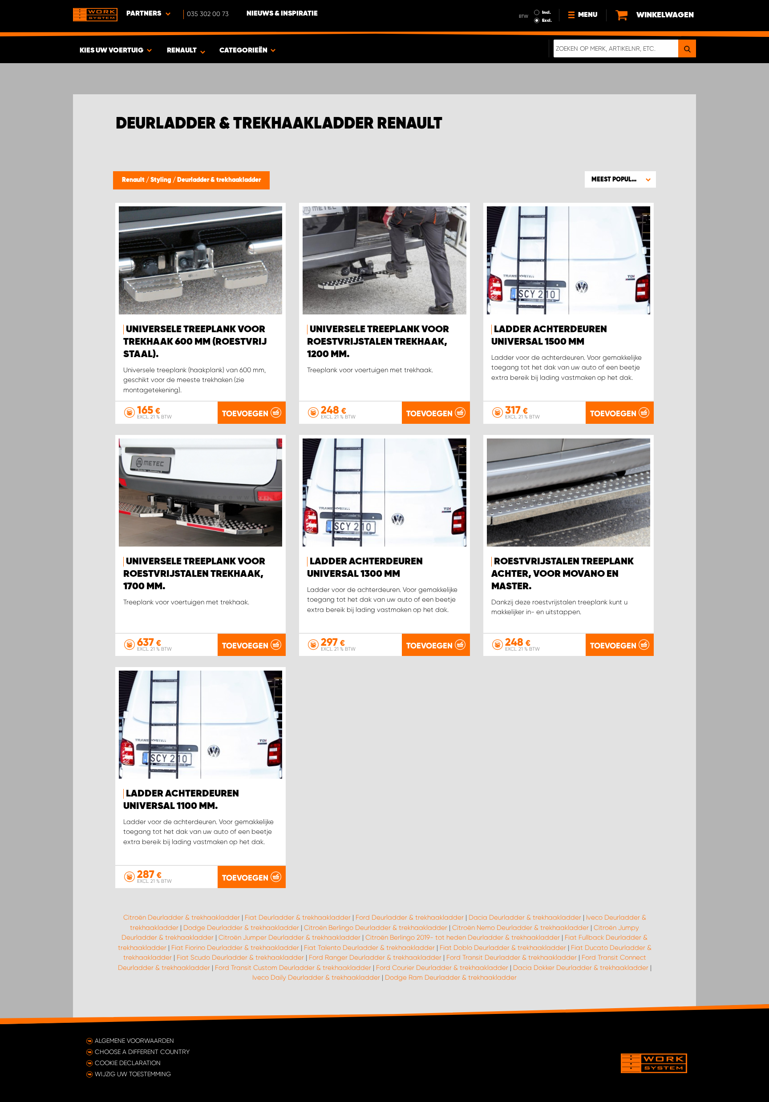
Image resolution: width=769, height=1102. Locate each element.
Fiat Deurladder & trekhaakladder (298, 917)
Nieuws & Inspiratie (282, 13)
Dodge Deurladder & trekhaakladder (241, 928)
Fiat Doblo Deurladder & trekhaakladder (503, 948)
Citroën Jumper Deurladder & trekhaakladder (289, 937)
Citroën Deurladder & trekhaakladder (181, 917)
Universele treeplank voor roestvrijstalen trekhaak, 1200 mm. (378, 342)
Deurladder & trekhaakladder (219, 180)
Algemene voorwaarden (134, 1040)
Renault (134, 180)
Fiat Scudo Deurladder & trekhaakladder (240, 957)
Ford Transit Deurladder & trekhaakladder (511, 957)
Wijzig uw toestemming (133, 1074)
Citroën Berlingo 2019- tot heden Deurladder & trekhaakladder (462, 937)
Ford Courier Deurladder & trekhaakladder (442, 968)
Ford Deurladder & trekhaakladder (410, 917)
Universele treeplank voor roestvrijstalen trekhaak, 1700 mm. (194, 574)
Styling (161, 180)
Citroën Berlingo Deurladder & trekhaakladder (375, 928)
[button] (620, 179)
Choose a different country (142, 1051)
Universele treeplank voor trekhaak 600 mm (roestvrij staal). (195, 342)
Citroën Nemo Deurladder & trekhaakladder (520, 928)
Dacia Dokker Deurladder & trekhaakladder (580, 968)
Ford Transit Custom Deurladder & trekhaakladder (293, 968)
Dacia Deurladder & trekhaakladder (525, 917)
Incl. (546, 12)
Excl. (547, 20)
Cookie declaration (128, 1062)
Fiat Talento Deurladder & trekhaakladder (369, 948)
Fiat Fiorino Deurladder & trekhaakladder (235, 948)
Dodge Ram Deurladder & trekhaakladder (451, 977)
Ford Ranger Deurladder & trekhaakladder (375, 957)
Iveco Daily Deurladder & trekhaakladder (316, 977)
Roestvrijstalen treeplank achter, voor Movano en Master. (562, 574)
